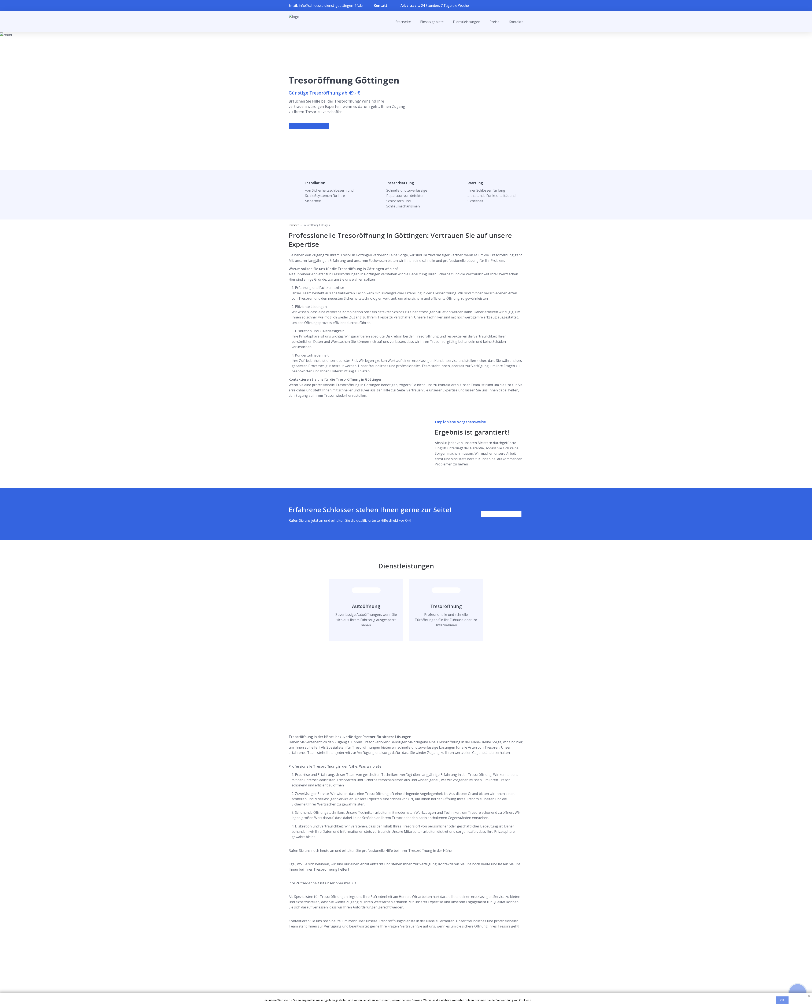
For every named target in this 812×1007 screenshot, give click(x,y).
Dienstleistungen (466, 21)
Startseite (403, 21)
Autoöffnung (366, 606)
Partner (400, 981)
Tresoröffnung (446, 606)
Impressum (403, 988)
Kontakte (516, 21)
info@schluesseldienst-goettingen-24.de (331, 5)
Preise (494, 21)
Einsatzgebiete (432, 21)
